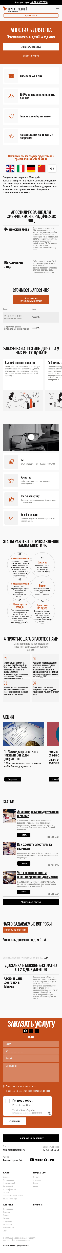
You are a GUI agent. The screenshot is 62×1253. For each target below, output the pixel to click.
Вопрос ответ (8, 1228)
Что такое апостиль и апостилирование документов (37, 874)
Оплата (36, 1177)
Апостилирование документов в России (38, 813)
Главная (6, 957)
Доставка (37, 1180)
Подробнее (12, 779)
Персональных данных (39, 1091)
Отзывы (6, 1215)
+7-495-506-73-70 (51, 1150)
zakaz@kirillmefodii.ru (14, 1149)
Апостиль (16, 957)
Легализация (8, 1180)
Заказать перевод (31, 46)
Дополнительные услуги (13, 1196)
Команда (6, 1212)
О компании (8, 1209)
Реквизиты (7, 1224)
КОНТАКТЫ (38, 1204)
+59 (52, 168)
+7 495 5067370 (39, 2)
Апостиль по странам (32, 957)
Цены (35, 1183)
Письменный (8, 1186)
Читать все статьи (31, 902)
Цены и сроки (31, 15)
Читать (24, 835)
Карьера (6, 1218)
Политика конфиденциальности (16, 1245)
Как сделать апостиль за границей (34, 846)
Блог (4, 1231)
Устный (6, 1192)
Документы (7, 1221)
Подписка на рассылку (31, 1138)
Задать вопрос (31, 55)
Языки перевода (10, 1199)
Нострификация (9, 1189)
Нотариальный (9, 1183)
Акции (35, 1186)
